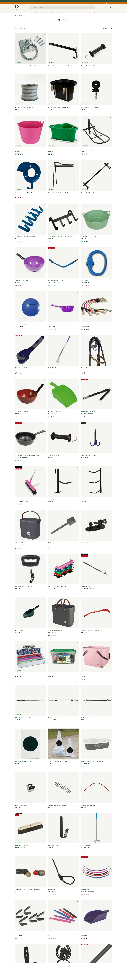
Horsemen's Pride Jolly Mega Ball (23, 324)
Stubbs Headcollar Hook (53, 845)
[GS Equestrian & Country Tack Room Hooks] (30, 219)
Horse (30, 12)
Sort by (16, 28)
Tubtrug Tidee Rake (85, 845)
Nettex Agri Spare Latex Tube (88, 805)
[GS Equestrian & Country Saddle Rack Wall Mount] (96, 131)
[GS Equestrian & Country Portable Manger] (63, 89)
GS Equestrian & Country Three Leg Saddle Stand (59, 192)
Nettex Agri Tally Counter (21, 805)
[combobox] (62, 7)
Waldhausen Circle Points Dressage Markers (58, 761)
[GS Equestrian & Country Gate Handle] (96, 48)
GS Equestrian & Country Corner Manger (57, 149)
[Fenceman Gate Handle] (63, 437)
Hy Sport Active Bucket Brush (22, 367)
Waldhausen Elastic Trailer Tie (55, 717)
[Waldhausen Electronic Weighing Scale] (30, 569)
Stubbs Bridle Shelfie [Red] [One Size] (57, 586)
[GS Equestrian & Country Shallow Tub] (96, 219)
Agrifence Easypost (85, 586)
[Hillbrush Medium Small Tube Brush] (30, 700)
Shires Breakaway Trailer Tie (88, 411)
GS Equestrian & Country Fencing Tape (24, 107)
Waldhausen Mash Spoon (54, 542)
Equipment (20, 15)
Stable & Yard (59, 12)
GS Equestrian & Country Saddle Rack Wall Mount (92, 149)
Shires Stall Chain (85, 889)
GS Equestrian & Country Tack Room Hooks (25, 236)
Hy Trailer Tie (84, 324)
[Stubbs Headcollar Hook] (63, 828)
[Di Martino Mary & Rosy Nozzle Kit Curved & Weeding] (30, 871)
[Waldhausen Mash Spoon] (63, 525)
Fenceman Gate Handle (53, 455)
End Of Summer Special (25, 3)
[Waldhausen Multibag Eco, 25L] (63, 612)
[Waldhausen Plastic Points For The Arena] (30, 744)
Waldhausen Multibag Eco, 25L (55, 630)
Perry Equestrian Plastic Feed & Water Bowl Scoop (27, 455)
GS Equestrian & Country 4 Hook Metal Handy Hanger (60, 236)
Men (43, 12)
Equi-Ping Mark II (85, 280)
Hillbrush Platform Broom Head (22, 845)
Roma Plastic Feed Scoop (87, 933)
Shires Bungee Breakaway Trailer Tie (56, 280)
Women (37, 12)
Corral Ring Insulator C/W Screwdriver (57, 674)
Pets (76, 12)
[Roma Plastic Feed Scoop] (96, 915)
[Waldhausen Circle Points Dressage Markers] (63, 744)
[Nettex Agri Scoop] (30, 612)
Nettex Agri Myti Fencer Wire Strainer (90, 630)
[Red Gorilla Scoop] (63, 306)
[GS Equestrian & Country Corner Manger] (63, 131)
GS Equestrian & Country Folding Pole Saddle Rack (60, 65)
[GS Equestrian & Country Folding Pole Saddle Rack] (63, 48)
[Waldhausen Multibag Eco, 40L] (96, 656)
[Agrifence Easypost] (96, 569)
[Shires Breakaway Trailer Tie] (96, 394)
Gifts (82, 12)
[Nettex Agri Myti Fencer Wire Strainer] (96, 612)
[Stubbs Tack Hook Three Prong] (96, 437)
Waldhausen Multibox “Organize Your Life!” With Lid (93, 761)
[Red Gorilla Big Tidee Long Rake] (63, 350)
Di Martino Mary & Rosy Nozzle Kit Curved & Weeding (27, 889)
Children (50, 12)
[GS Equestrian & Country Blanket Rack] (96, 175)
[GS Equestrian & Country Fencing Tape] (30, 89)
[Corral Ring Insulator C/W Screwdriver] (63, 656)
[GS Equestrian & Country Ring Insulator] (96, 89)
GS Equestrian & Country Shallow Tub (90, 236)
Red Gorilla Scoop (52, 324)
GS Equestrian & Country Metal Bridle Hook (25, 192)
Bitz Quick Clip (51, 889)
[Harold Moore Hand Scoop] (63, 394)
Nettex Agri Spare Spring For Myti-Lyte (57, 805)
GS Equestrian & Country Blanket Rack (90, 192)
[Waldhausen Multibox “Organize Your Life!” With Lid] (96, 744)
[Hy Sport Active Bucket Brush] (30, 350)
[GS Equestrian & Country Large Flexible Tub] (30, 131)
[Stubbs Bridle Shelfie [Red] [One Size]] (63, 569)
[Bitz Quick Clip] (63, 871)
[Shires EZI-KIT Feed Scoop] (30, 262)
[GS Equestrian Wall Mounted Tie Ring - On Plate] (30, 48)
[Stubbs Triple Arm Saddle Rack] (96, 481)
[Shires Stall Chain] (96, 871)
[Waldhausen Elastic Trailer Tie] (63, 700)
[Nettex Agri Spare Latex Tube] (96, 787)
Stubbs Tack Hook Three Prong (88, 455)
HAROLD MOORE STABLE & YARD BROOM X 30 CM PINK (28, 499)
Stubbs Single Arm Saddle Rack (55, 499)
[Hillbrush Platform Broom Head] (30, 828)
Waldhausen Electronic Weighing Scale (24, 586)
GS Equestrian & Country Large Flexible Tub (25, 149)
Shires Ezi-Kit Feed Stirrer (54, 933)
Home (16, 15)
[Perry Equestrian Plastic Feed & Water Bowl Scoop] (30, 437)
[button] (111, 7)
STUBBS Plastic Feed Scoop (21, 411)
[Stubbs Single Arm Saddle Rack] (63, 481)
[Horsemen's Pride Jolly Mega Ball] (30, 306)
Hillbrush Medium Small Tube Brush (23, 717)
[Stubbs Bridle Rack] (96, 350)
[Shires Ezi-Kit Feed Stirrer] (63, 915)
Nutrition (69, 12)
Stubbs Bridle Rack (85, 367)
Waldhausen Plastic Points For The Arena (24, 761)
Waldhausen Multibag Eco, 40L (88, 674)
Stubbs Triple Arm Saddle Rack (88, 499)
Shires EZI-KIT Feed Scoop (21, 280)
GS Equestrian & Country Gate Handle (90, 65)
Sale (95, 12)
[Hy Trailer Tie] (96, 306)
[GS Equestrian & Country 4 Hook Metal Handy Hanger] (63, 219)
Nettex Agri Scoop (19, 630)
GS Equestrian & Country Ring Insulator (90, 107)
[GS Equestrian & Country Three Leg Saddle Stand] (63, 175)
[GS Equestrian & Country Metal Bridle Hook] (30, 175)
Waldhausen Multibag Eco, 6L (22, 542)
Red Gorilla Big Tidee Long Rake (55, 367)
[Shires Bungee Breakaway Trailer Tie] (63, 262)
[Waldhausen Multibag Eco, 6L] (30, 525)
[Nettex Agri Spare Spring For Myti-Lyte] (63, 787)
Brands (89, 12)
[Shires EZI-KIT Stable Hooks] (30, 915)
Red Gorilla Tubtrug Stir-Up (21, 674)
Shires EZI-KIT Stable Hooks (21, 933)
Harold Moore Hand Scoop (54, 411)
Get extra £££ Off (7, 3)
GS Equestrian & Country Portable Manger (58, 107)
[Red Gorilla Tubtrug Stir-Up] (30, 656)
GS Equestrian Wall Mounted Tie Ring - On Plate (26, 65)
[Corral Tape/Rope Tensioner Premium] (96, 525)
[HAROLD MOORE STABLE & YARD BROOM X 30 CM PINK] (30, 481)
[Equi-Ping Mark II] (96, 262)
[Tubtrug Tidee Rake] (96, 828)
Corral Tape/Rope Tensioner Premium (90, 542)
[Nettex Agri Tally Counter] (30, 787)
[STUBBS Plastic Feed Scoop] (30, 394)
